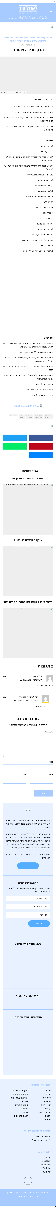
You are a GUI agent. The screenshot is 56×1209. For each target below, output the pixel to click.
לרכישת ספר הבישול (41, 1140)
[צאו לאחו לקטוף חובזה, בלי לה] (28, 978)
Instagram (46, 1164)
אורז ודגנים (46, 1105)
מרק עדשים (38, 417)
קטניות (13, 41)
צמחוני (20, 41)
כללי (26, 37)
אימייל (49, 774)
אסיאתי (25, 1101)
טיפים (48, 1119)
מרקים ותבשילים (39, 41)
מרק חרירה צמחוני (24, 1052)
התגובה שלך (47, 731)
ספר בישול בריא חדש (22, 1064)
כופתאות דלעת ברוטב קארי (28, 478)
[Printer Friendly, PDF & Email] (28, 406)
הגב (4, 676)
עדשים (29, 417)
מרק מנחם (13, 415)
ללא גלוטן (19, 37)
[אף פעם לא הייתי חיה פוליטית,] (28, 950)
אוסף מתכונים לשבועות (28, 540)
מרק (21, 415)
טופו (48, 1094)
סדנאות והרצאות (43, 1136)
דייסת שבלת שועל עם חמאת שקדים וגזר (28, 602)
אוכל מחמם (48, 415)
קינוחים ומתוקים (20, 1094)
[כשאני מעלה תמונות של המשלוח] (28, 971)
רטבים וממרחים (21, 1116)
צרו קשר (47, 1172)
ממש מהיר (9, 37)
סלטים (48, 1090)
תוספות (24, 1108)
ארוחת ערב (28, 415)
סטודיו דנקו (23, 1196)
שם (51, 761)
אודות (48, 1157)
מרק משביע (48, 417)
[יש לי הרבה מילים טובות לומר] (28, 968)
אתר (24, 774)
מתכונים (27, 41)
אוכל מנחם (38, 415)
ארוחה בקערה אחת (44, 37)
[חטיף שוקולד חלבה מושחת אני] (28, 975)
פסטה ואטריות (21, 1105)
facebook (46, 1161)
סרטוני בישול (45, 1112)
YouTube (47, 1168)
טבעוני (32, 37)
